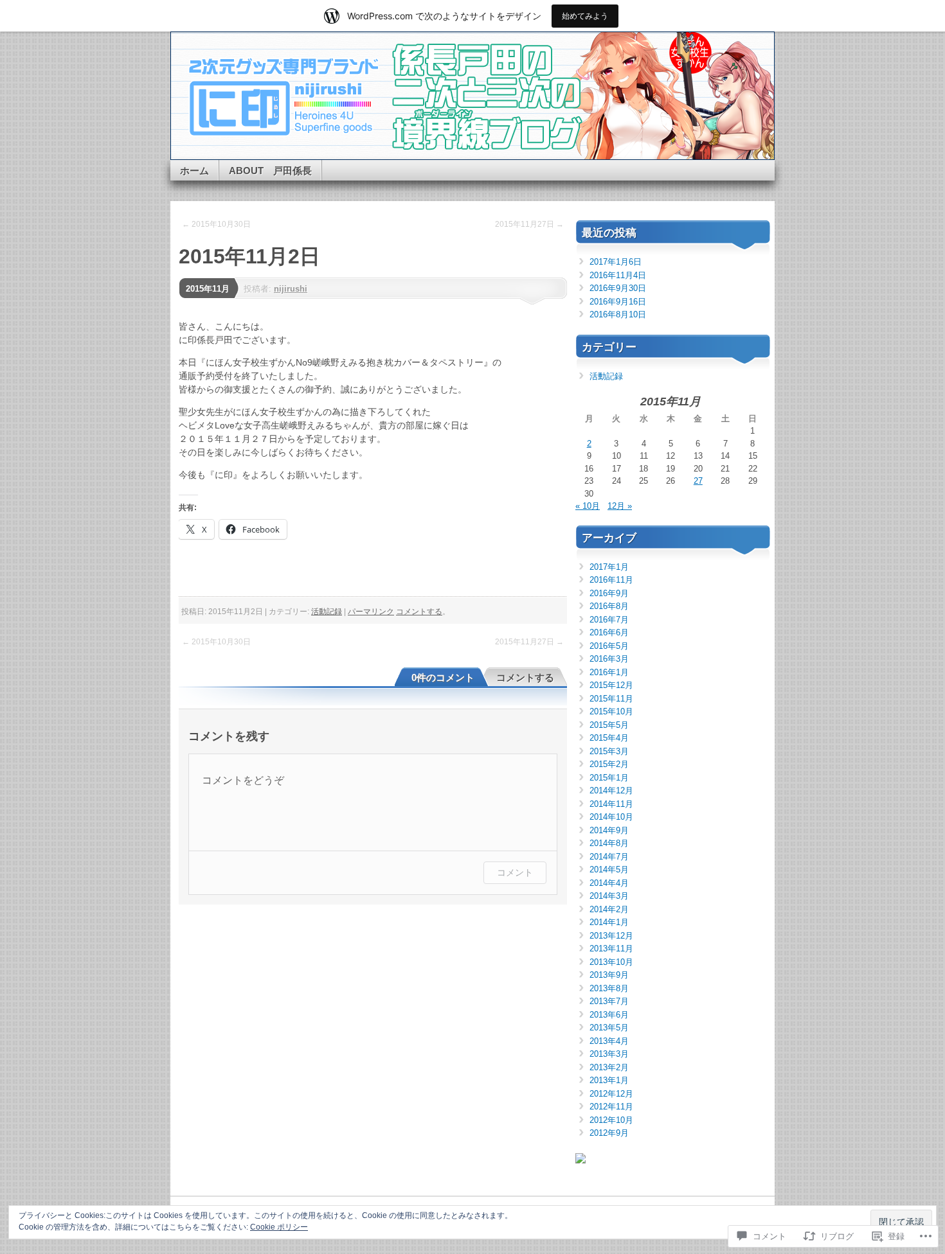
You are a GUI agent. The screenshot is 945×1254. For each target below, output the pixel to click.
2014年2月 (609, 909)
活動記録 (326, 611)
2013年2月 (609, 1067)
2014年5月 (609, 869)
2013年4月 (609, 1041)
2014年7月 (609, 856)
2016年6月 (609, 632)
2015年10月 (611, 711)
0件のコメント (442, 677)
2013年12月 (611, 935)
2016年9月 (609, 593)
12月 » (620, 506)
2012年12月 (611, 1094)
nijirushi (290, 289)
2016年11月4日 (618, 275)
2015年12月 (611, 685)
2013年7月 (609, 1001)
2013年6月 (609, 1015)
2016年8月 (609, 606)
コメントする (419, 611)
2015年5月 (609, 725)
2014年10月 (611, 817)
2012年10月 (611, 1120)
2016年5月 (609, 646)
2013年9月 (609, 975)
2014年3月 (609, 896)
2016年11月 (611, 580)
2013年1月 (609, 1080)
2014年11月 (611, 804)
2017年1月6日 (616, 262)
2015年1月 (609, 777)
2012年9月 (609, 1133)
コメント (515, 872)
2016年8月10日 (618, 314)
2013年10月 (611, 962)
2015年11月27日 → (529, 224)
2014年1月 (609, 922)
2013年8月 (609, 988)
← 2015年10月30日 (216, 224)
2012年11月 (611, 1106)
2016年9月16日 (618, 301)
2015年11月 (208, 289)
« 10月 (587, 506)
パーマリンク (371, 611)
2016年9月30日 (618, 288)
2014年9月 (609, 830)
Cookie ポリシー (279, 1227)
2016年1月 (609, 672)
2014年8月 (609, 843)
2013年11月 (611, 948)
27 (698, 481)
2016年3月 (609, 659)
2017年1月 (609, 567)
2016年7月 (609, 619)
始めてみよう (585, 16)
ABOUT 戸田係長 (270, 170)
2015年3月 (609, 751)
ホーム (194, 170)
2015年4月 (609, 738)
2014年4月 (609, 883)
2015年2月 (609, 764)
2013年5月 (609, 1027)
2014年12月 (611, 790)
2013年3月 (609, 1054)
